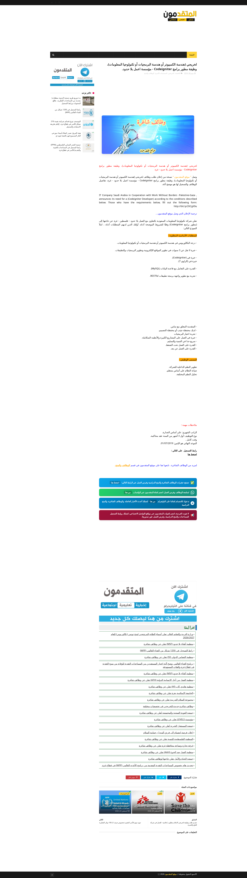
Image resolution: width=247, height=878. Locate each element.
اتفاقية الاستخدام (192, 3)
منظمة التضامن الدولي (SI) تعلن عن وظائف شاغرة (168, 657)
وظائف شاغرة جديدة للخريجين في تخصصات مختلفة (168, 706)
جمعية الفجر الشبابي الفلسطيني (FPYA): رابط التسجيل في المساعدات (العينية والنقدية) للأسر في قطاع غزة (66, 147)
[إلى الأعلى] (52, 875)
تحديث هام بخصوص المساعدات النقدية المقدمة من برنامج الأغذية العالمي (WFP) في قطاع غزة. (147, 765)
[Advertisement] (97, 28)
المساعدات (180, 55)
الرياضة (93, 55)
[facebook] (55, 2)
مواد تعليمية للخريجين (145, 55)
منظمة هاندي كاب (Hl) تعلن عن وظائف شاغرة (171, 686)
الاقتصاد (119, 55)
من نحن (183, 3)
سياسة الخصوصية (173, 3)
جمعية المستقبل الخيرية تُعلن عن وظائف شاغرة (170, 725)
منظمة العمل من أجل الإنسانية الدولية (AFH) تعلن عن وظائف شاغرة (160, 680)
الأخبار (170, 55)
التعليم (160, 55)
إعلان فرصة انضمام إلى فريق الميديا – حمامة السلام (168, 732)
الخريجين (130, 55)
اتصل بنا (164, 3)
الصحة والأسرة (81, 55)
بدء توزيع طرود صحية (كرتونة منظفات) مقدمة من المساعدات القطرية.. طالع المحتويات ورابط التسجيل (66, 100)
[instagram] (59, 2)
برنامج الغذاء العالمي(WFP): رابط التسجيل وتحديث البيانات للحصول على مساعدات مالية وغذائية (115, 805)
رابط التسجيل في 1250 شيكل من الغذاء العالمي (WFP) (166, 650)
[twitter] (52, 2)
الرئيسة (191, 55)
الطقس (69, 55)
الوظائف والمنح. (122, 465)
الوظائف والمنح (106, 55)
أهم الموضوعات (124, 794)
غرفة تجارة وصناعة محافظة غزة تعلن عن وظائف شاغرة (166, 745)
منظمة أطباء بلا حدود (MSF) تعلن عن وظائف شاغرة (168, 643)
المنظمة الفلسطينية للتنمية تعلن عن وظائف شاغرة (169, 739)
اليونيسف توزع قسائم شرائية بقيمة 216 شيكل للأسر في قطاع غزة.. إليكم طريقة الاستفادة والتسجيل (65, 124)
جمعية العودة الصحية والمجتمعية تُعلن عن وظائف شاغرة (166, 712)
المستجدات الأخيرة (161, 73)
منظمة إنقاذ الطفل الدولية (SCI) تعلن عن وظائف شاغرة (181, 806)
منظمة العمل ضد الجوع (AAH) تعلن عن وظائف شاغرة (167, 752)
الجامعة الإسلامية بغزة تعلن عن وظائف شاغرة (171, 693)
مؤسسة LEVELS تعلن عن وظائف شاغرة (173, 719)
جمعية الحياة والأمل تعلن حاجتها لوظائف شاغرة (170, 758)
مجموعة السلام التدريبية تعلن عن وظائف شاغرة (170, 699)
